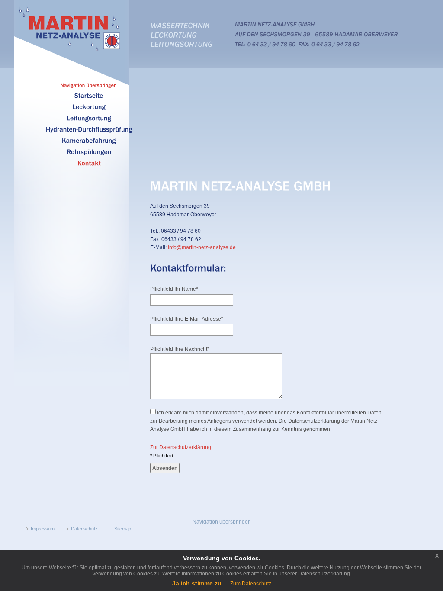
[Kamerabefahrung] (89, 140)
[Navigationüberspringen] (89, 85)
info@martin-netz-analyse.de (202, 247)
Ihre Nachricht (179, 349)
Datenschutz (84, 528)
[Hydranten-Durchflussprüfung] (89, 128)
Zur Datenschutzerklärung (180, 447)
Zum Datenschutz (250, 584)
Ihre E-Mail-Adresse (186, 319)
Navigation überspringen (222, 522)
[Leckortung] (89, 106)
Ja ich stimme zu (197, 583)
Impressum (43, 528)
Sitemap (122, 528)
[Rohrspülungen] (89, 151)
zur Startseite (70, 28)
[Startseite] (88, 95)
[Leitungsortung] (89, 117)
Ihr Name (174, 289)
